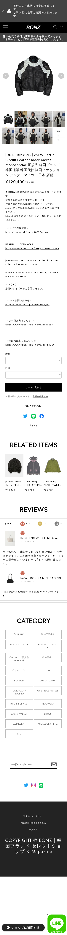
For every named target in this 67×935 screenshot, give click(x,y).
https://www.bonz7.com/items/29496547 (30, 324)
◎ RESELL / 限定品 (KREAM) (19, 659)
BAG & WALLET (19, 714)
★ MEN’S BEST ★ (19, 644)
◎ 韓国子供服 (48, 634)
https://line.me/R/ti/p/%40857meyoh (27, 232)
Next (61, 76)
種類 (7, 353)
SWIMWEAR (19, 724)
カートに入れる (33, 387)
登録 (54, 764)
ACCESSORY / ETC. (48, 724)
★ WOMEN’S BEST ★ (48, 645)
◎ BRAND (19, 634)
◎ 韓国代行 (48, 657)
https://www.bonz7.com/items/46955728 (30, 344)
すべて (8, 523)
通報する (33, 425)
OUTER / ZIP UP (47, 680)
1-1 (19, 734)
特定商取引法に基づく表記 (33, 823)
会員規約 (33, 829)
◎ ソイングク (19, 670)
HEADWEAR (48, 703)
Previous (6, 76)
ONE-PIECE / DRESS (47, 690)
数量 (7, 368)
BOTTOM (19, 680)
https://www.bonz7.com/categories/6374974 (32, 248)
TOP (48, 670)
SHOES (48, 714)
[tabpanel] (33, 75)
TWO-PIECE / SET (19, 703)
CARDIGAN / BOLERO (19, 692)
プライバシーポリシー (33, 816)
